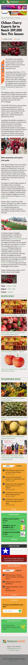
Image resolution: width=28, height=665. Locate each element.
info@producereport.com (13, 648)
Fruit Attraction (7, 536)
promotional (15, 239)
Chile (13, 289)
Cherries (17, 18)
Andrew (18, 39)
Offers (8, 570)
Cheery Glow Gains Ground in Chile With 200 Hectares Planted (13, 370)
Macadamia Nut (10, 590)
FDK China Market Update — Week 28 (12, 315)
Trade (14, 286)
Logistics (9, 286)
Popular (19, 466)
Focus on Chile (14, 546)
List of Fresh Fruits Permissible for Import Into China (11, 627)
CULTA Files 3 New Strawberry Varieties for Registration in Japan (15, 501)
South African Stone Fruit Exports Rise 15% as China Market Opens (13, 333)
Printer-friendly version (3, 74)
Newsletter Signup (14, 650)
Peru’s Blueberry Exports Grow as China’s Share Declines (15, 471)
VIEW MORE (14, 509)
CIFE (4, 523)
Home (3, 18)
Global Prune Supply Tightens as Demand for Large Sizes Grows (14, 559)
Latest (8, 466)
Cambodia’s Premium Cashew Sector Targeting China (15, 493)
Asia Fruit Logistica (9, 529)
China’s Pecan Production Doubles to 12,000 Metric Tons (15, 478)
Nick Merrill (14, 660)
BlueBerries (9, 584)
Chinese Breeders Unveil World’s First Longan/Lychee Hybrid (12, 437)
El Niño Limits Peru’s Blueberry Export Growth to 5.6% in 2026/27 (15, 486)
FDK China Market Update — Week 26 (12, 352)
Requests (19, 570)
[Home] (16, 2)
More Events (14, 539)
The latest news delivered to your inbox (13, 605)
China (9, 289)
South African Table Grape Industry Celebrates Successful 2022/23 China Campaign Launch (12, 457)
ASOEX (22, 72)
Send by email (3, 77)
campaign (22, 239)
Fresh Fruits (10, 18)
